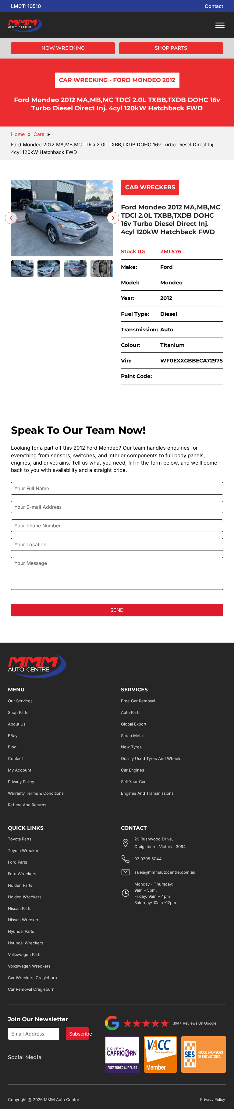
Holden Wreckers (24, 896)
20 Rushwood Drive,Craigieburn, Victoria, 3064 (160, 842)
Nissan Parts (19, 908)
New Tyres (131, 746)
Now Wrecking (63, 48)
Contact (214, 6)
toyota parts (19, 838)
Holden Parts (20, 885)
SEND (117, 610)
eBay (12, 735)
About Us (17, 724)
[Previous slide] (11, 218)
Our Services (20, 700)
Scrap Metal (132, 735)
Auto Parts (130, 712)
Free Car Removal (138, 700)
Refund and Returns (27, 804)
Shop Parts (171, 48)
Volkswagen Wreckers (29, 966)
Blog (12, 746)
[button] (22, 268)
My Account (19, 770)
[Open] (220, 25)
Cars (39, 134)
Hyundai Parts (21, 931)
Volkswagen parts (24, 954)
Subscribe (79, 1034)
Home (18, 134)
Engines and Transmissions (147, 793)
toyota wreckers (24, 850)
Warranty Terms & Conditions (36, 793)
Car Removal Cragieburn (31, 989)
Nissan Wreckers (24, 919)
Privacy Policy (21, 781)
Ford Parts (17, 862)
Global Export (133, 724)
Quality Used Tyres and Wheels (151, 758)
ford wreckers (22, 873)
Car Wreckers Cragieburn (32, 977)
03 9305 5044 (148, 858)
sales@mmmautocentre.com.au (164, 872)
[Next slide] (113, 218)
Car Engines (132, 770)
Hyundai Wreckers (25, 942)
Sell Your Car (133, 781)
